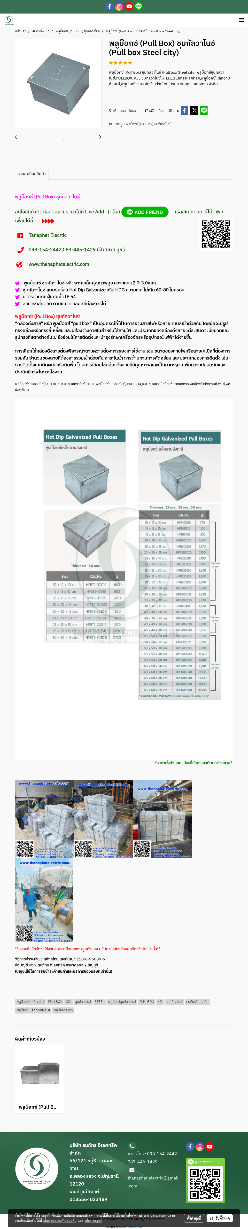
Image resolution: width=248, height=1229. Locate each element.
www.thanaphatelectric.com (59, 264)
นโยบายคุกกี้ (93, 1220)
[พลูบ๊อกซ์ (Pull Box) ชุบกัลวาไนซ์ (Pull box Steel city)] (58, 83)
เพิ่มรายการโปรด (124, 111)
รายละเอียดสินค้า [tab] (32, 174)
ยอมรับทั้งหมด (219, 1218)
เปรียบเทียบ (156, 111)
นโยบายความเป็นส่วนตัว (59, 1220)
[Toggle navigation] (241, 20)
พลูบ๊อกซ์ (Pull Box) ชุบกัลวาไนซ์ (148, 124)
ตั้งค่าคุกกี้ (194, 1218)
